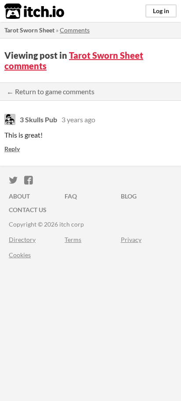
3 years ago (78, 119)
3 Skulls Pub (38, 119)
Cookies (20, 255)
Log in (161, 10)
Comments (75, 30)
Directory (22, 239)
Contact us (28, 209)
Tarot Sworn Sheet (29, 30)
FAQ (71, 196)
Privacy (131, 239)
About (19, 196)
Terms (73, 239)
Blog (129, 196)
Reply (12, 149)
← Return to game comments (50, 91)
